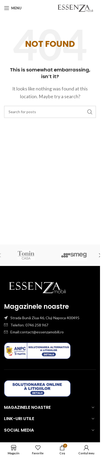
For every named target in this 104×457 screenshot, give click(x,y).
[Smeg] (74, 255)
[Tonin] (26, 255)
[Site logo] (75, 7)
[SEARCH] (90, 112)
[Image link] (37, 286)
